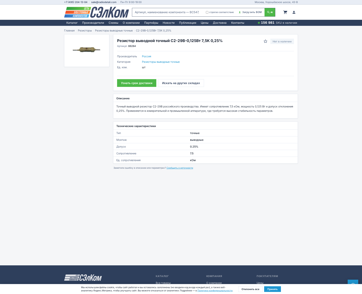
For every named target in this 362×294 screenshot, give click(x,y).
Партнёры (151, 22)
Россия (146, 56)
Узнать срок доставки (136, 83)
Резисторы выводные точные (114, 30)
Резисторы (85, 30)
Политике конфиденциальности (214, 290)
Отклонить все (250, 289)
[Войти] (294, 12)
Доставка (220, 22)
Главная (69, 30)
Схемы (113, 22)
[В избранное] (265, 41)
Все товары (163, 282)
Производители (93, 22)
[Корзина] (285, 12)
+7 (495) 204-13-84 (75, 2)
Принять (272, 289)
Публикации (187, 22)
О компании (131, 22)
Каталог (72, 22)
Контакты (237, 22)
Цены (204, 22)
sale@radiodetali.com (104, 2)
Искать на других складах (181, 83)
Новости (169, 22)
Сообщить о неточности (179, 167)
